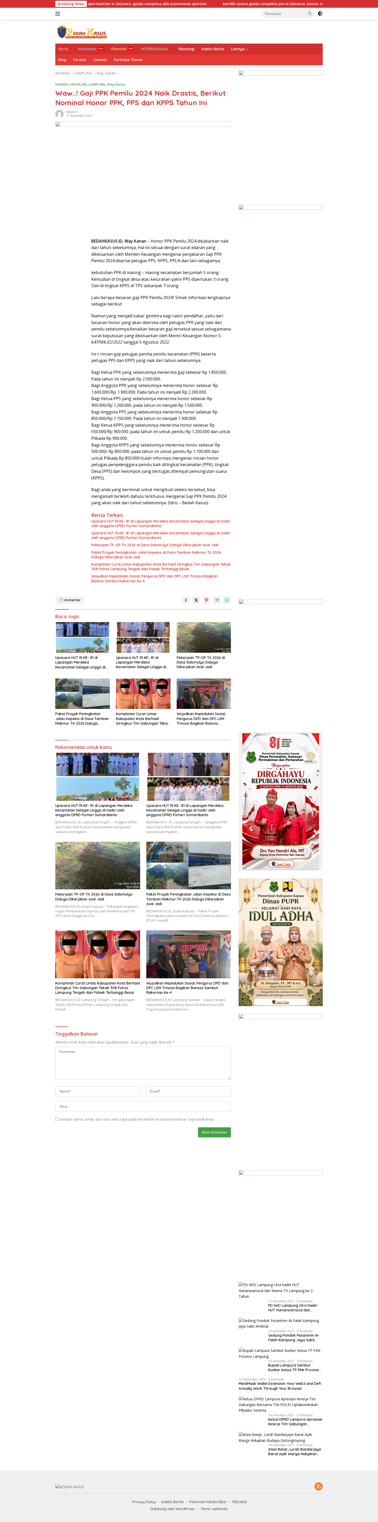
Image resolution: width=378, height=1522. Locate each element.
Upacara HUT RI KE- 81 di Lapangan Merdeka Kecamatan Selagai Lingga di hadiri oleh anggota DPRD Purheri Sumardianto (160, 523)
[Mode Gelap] (320, 13)
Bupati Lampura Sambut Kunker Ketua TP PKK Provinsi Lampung (293, 1367)
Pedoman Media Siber (208, 1502)
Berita (63, 49)
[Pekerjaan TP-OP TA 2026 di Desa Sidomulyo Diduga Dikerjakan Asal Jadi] (204, 637)
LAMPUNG (96, 84)
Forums (79, 59)
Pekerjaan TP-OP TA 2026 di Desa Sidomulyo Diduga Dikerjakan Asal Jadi (154, 545)
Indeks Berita (213, 49)
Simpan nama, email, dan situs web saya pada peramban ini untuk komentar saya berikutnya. (137, 1119)
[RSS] (318, 1486)
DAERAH (62, 84)
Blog (62, 59)
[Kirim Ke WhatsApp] (227, 600)
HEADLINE (78, 84)
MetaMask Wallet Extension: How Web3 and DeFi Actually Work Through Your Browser (280, 1386)
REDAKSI (71, 112)
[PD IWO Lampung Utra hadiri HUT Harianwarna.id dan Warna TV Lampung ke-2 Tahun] (281, 1290)
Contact (100, 59)
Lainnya (238, 49)
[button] (310, 13)
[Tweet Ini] (196, 600)
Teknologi (186, 49)
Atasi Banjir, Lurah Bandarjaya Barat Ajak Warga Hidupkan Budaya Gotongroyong (294, 1451)
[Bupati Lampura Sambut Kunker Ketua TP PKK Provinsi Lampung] (281, 1353)
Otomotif (119, 49)
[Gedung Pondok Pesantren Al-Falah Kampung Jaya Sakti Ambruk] (281, 1323)
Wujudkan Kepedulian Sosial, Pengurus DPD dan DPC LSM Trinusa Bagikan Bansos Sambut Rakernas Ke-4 (154, 578)
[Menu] (58, 13)
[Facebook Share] (186, 600)
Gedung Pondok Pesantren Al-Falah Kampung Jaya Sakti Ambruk (294, 1337)
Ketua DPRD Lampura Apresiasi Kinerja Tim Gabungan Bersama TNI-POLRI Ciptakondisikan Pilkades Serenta (295, 1421)
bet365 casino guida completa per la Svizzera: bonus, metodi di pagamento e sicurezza (253, 4)
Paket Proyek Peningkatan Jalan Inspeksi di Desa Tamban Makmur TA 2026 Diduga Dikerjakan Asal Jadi (156, 554)
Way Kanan (116, 84)
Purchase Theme (128, 59)
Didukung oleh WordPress (172, 1509)
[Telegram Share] (217, 600)
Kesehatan (87, 49)
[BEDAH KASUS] (81, 31)
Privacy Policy (144, 1502)
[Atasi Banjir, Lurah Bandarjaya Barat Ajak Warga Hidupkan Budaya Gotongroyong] (281, 1437)
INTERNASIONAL (154, 49)
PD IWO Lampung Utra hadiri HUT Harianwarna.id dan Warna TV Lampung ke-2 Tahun (292, 1307)
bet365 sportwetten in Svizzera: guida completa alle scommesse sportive (91, 4)
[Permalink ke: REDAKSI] (59, 113)
